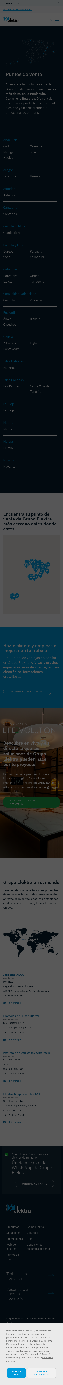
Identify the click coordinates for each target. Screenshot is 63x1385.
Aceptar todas (16, 1373)
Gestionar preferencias (41, 1373)
